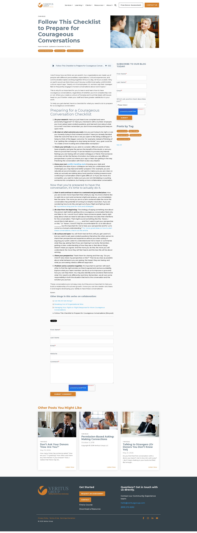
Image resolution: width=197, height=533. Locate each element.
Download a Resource (90, 509)
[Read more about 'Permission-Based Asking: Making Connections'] (98, 420)
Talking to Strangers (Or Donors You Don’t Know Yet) (138, 447)
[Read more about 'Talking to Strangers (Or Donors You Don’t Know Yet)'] (140, 424)
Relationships (135, 135)
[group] (82, 66)
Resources (98, 5)
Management (123, 135)
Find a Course (86, 505)
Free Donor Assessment (131, 5)
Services (68, 5)
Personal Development (45, 50)
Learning (78, 5)
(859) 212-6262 (127, 507)
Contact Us (152, 5)
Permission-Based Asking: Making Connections (97, 438)
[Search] (115, 5)
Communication (60, 50)
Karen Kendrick (43, 46)
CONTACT (85, 500)
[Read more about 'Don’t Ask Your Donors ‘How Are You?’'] (57, 424)
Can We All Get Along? (63, 301)
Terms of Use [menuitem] (54, 518)
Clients (88, 5)
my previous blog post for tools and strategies (74, 206)
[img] (106, 66)
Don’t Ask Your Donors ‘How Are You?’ (54, 445)
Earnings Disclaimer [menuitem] (67, 518)
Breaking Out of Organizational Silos (68, 304)
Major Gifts (133, 131)
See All (119, 145)
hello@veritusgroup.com (133, 503)
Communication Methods (75, 50)
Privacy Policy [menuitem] (43, 518)
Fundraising (122, 131)
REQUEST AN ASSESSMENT (92, 494)
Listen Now (70, 467)
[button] (53, 66)
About (109, 5)
